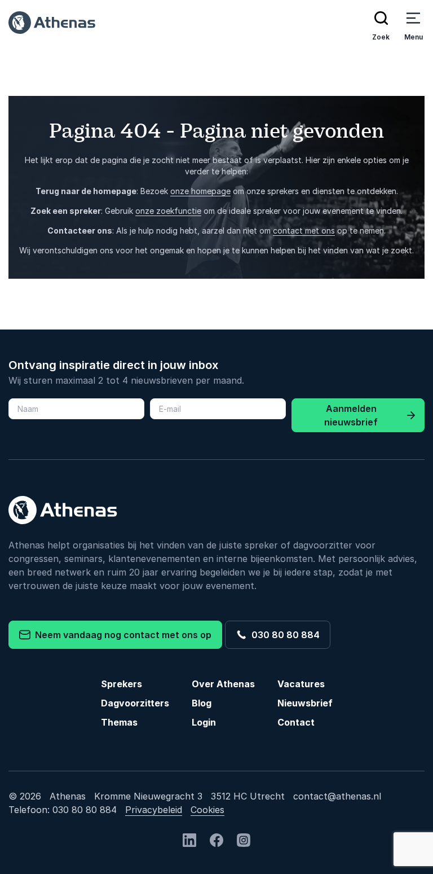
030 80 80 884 (283, 634)
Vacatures (301, 683)
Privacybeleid (153, 809)
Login (204, 722)
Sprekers (121, 683)
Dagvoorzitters (135, 703)
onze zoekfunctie (168, 211)
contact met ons (304, 230)
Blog (201, 703)
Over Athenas (223, 683)
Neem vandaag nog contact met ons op (120, 634)
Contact (296, 722)
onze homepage (200, 191)
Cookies (207, 809)
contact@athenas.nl (337, 796)
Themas (119, 722)
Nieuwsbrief (305, 703)
